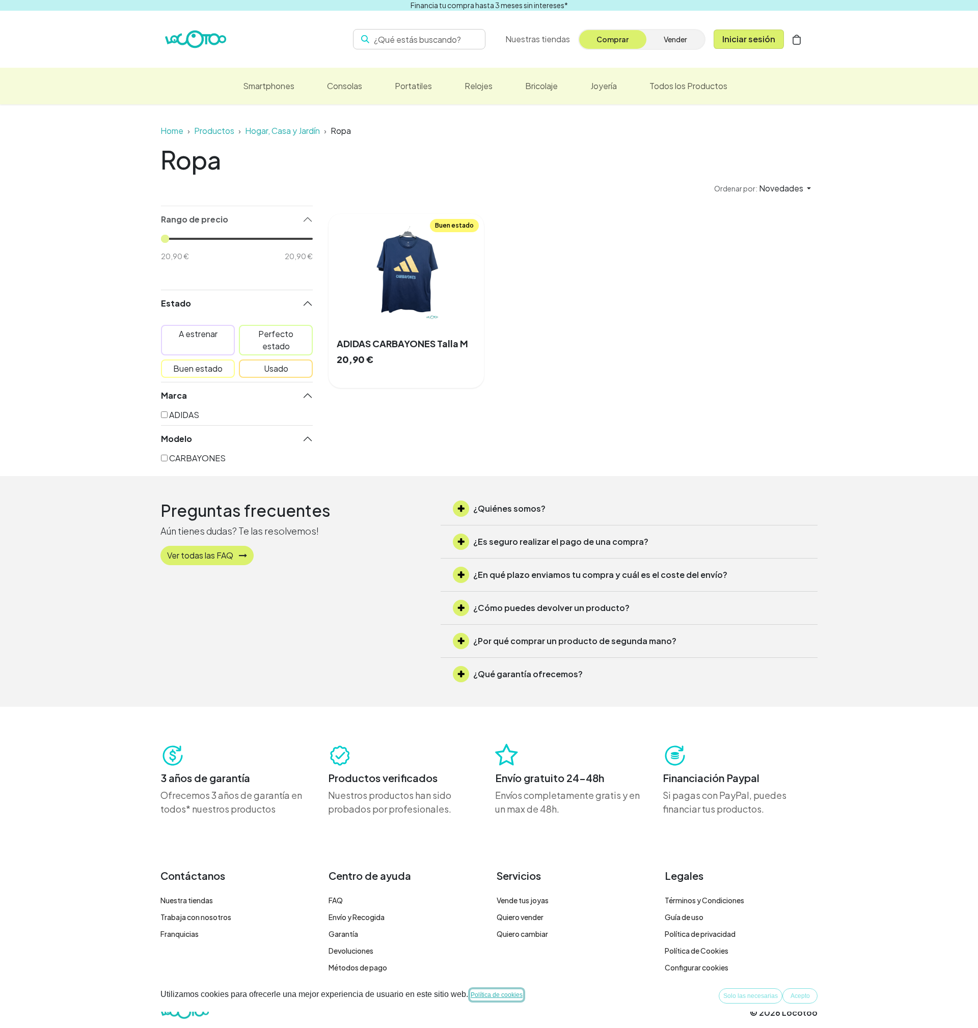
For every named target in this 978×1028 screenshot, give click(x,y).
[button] (763, 188)
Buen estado (198, 368)
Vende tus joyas (523, 900)
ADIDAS (184, 414)
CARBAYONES (197, 458)
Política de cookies (497, 994)
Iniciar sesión (748, 39)
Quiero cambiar (522, 933)
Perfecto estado (275, 339)
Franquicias (179, 933)
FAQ (336, 900)
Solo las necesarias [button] (750, 995)
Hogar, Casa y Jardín (282, 130)
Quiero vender (520, 917)
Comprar (612, 39)
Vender (675, 39)
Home (171, 130)
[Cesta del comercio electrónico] (796, 39)
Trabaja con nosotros (195, 917)
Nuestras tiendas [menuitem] (537, 39)
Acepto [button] (800, 995)
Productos (214, 130)
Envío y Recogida (357, 917)
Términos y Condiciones (704, 900)
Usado (276, 368)
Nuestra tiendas (186, 900)
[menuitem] (268, 86)
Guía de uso (684, 917)
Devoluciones (351, 950)
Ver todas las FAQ (201, 555)
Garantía (343, 933)
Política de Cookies (696, 950)
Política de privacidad (700, 933)
